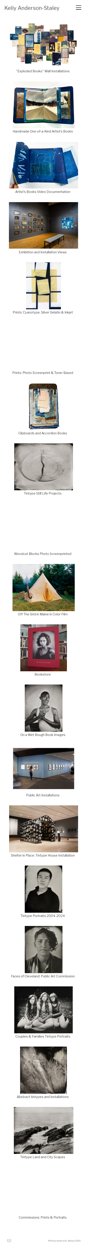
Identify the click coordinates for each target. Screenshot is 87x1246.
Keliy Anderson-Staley (32, 8)
